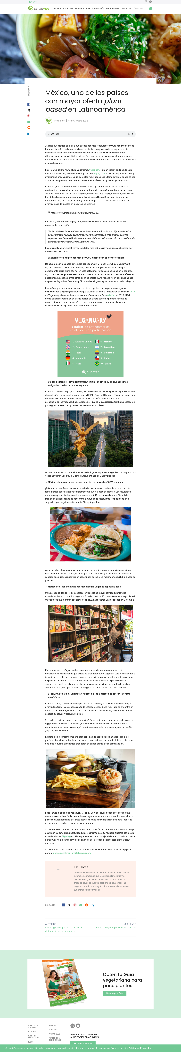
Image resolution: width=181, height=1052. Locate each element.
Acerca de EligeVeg (63, 9)
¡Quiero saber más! (83, 1043)
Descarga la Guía (114, 993)
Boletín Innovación (95, 9)
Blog (108, 9)
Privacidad (54, 1034)
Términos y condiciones (55, 1039)
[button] (150, 8)
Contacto (126, 9)
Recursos (79, 9)
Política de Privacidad (140, 1048)
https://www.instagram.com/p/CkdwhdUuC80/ (74, 213)
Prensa (115, 9)
